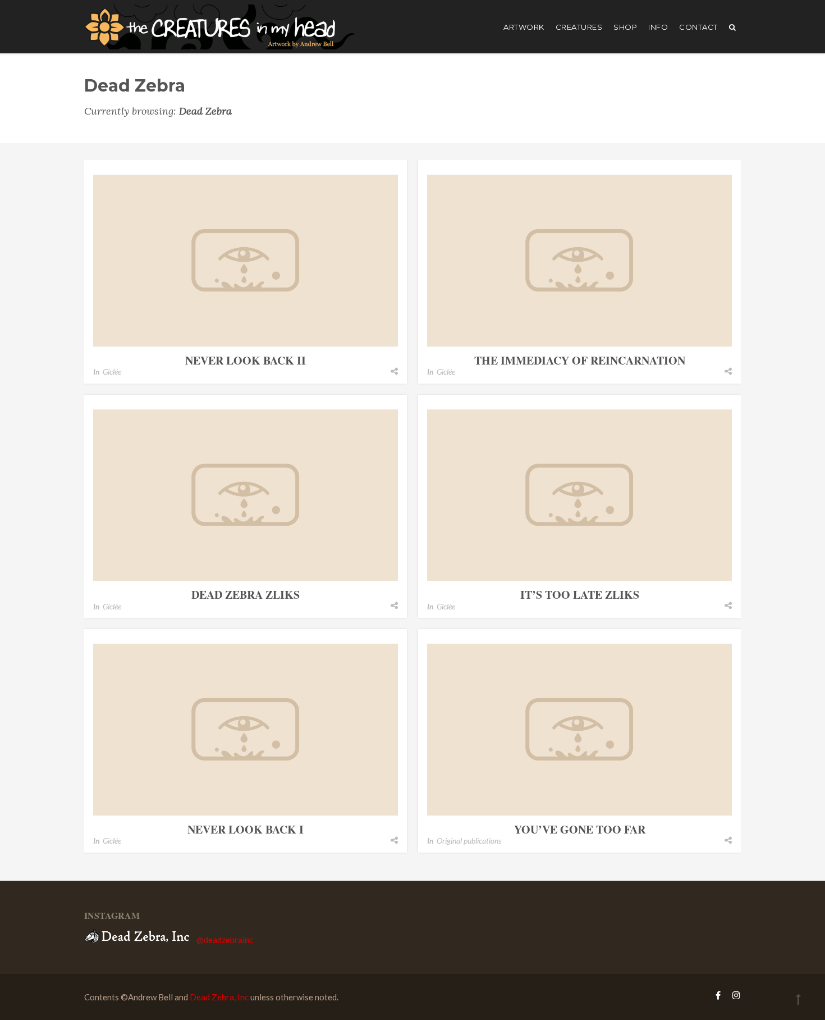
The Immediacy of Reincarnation (579, 360)
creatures (579, 26)
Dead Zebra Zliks (245, 594)
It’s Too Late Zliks (579, 594)
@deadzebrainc (224, 939)
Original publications (469, 840)
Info (658, 26)
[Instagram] (733, 995)
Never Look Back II (245, 360)
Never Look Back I (245, 829)
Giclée (112, 371)
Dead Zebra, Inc (219, 997)
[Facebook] (718, 995)
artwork (523, 26)
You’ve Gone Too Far (579, 829)
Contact (698, 26)
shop (625, 26)
